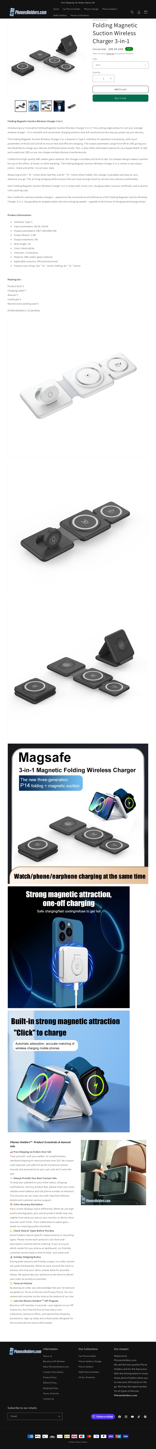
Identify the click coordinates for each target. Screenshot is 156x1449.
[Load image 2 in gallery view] (33, 106)
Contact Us (48, 1398)
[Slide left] (11, 106)
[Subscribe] (59, 1416)
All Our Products (87, 1377)
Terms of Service (51, 1393)
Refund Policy (50, 1382)
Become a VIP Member (54, 1361)
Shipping (110, 53)
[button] (132, 12)
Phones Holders (81, 1442)
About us (47, 1356)
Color (95, 59)
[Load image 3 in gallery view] (46, 106)
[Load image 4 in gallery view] (59, 106)
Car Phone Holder (87, 1356)
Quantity (96, 72)
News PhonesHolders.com (56, 1366)
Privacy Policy (49, 1377)
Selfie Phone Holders (89, 1372)
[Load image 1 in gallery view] (20, 106)
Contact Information (53, 1372)
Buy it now (120, 98)
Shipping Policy (50, 1388)
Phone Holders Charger (90, 1361)
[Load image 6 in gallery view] (72, 106)
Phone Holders (86, 1366)
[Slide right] (81, 106)
